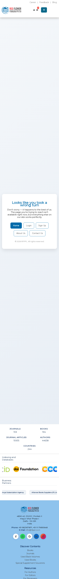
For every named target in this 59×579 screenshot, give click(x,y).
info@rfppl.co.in (33, 530)
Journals (30, 553)
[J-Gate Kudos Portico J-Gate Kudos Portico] (29, 469)
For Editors (30, 575)
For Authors (30, 572)
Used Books (30, 560)
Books (30, 550)
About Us (20, 233)
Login (29, 225)
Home (16, 225)
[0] (37, 10)
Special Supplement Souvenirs (30, 563)
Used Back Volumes (30, 556)
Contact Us (37, 233)
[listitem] (16, 536)
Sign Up (42, 225)
